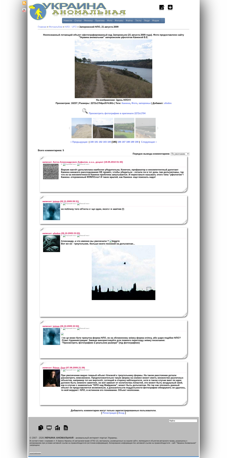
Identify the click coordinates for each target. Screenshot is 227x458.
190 (137, 142)
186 (119, 142)
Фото (109, 20)
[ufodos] (51, 243)
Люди (147, 20)
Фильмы (119, 20)
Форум (155, 20)
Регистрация (110, 413)
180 (92, 142)
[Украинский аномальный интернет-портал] (90, 12)
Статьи (78, 20)
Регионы (88, 20)
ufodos (168, 103)
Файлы (129, 20)
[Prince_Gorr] (51, 378)
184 (109, 142)
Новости (68, 20)
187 (124, 142)
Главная (42, 27)
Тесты (138, 20)
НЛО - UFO (71, 27)
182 (100, 142)
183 (105, 142)
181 (96, 142)
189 (132, 142)
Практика (100, 20)
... (163, 20)
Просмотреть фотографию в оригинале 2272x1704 (116, 113)
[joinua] (51, 211)
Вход (121, 413)
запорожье (145, 103)
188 (128, 142)
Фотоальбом (55, 27)
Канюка (126, 103)
